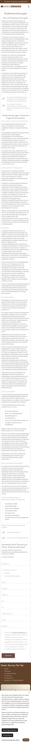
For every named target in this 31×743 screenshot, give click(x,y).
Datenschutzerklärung (18, 632)
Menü (28, 6)
